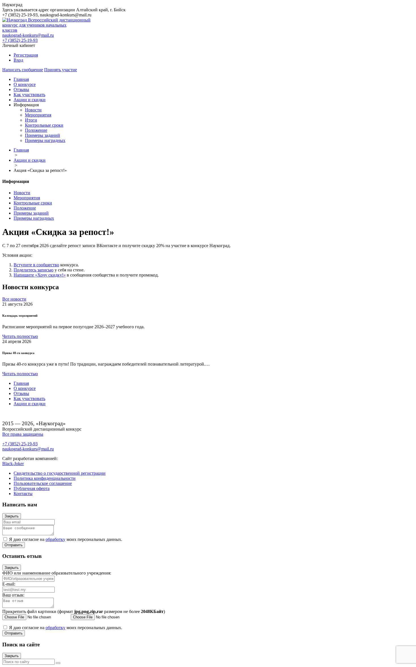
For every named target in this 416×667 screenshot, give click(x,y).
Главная (21, 79)
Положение (36, 130)
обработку (55, 539)
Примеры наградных (45, 140)
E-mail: (8, 584)
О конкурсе (25, 84)
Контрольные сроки (44, 125)
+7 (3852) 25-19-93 (20, 40)
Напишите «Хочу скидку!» (40, 275)
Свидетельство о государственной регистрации (60, 473)
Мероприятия (38, 115)
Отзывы (21, 89)
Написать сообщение (22, 69)
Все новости (14, 299)
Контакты (23, 493)
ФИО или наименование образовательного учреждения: (56, 573)
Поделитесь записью (33, 269)
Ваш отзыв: (13, 595)
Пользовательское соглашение (43, 483)
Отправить (14, 545)
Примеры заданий (42, 135)
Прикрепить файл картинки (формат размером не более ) (83, 611)
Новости (33, 109)
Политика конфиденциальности (45, 478)
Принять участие (60, 69)
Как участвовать (29, 94)
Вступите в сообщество (36, 264)
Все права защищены (22, 434)
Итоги (31, 120)
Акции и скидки (30, 99)
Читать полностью (20, 336)
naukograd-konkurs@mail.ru (28, 35)
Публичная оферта (32, 488)
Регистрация (26, 55)
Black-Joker (13, 463)
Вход (18, 60)
